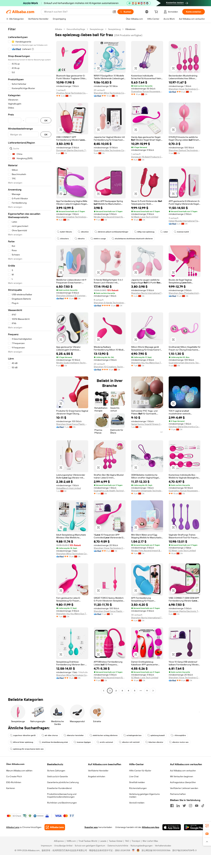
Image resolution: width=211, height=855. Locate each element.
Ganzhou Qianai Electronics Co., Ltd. (185, 426)
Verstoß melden (136, 802)
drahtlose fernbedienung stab (55, 742)
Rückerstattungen (138, 788)
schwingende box (134, 735)
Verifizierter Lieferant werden (184, 788)
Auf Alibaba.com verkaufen (183, 770)
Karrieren (10, 788)
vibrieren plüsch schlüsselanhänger (113, 232)
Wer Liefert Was (150, 841)
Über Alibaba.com (15, 764)
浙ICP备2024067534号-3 (184, 850)
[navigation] (29, 360)
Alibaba (58, 29)
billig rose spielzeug (145, 232)
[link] (207, 826)
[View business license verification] (133, 850)
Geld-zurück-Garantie (57, 776)
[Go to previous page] (103, 690)
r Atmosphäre (180, 735)
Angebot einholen (96, 776)
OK (45, 120)
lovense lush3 (183, 232)
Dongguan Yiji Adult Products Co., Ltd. (147, 157)
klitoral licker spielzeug (23, 742)
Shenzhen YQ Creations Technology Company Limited (110, 366)
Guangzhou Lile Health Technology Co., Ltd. (110, 490)
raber (165, 232)
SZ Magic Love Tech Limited (144, 217)
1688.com (71, 841)
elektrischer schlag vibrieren (105, 735)
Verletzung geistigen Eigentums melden (144, 795)
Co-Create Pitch (14, 776)
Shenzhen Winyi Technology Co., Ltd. (110, 93)
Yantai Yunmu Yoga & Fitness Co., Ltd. (147, 424)
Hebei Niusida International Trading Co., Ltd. (185, 221)
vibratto (81, 239)
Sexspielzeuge (96, 29)
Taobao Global (115, 841)
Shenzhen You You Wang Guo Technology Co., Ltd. (147, 362)
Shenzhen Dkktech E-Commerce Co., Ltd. (72, 295)
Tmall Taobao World (87, 841)
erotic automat (106, 742)
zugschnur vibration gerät (24, 735)
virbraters (64, 239)
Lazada (103, 841)
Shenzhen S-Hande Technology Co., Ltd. (110, 302)
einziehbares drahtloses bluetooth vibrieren (134, 239)
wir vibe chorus (51, 735)
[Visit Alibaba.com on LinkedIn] (178, 805)
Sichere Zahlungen (56, 770)
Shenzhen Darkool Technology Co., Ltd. (185, 150)
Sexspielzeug (114, 29)
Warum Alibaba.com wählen (19, 770)
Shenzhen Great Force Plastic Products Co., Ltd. (72, 424)
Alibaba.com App (150, 827)
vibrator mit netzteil (130, 742)
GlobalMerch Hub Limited (68, 488)
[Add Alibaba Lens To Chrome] (54, 827)
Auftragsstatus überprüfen (183, 782)
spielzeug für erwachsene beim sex (28, 749)
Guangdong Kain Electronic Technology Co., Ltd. (185, 362)
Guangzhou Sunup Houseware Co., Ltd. (147, 91)
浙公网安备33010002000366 (155, 850)
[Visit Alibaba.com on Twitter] (184, 805)
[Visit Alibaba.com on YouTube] (196, 805)
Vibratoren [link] (130, 29)
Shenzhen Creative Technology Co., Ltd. (72, 217)
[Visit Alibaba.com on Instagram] (190, 805)
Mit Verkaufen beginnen (181, 776)
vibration (85, 232)
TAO (127, 841)
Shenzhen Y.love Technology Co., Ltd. (185, 89)
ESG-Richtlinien (13, 782)
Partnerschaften (178, 794)
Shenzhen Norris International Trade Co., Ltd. (147, 293)
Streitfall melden (137, 782)
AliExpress (59, 841)
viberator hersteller (75, 735)
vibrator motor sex (180, 742)
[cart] (156, 12)
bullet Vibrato (66, 232)
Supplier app (91, 827)
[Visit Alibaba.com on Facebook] (172, 805)
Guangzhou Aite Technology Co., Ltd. (110, 150)
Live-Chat (134, 776)
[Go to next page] (153, 690)
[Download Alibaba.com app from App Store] (171, 827)
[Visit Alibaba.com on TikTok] (203, 805)
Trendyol (136, 841)
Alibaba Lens (12, 827)
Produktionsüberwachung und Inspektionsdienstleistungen (61, 795)
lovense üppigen (84, 742)
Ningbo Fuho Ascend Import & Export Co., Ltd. (110, 217)
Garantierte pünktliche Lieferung (63, 782)
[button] (114, 12)
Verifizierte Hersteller (98, 770)
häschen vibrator (155, 742)
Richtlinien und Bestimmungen (62, 802)
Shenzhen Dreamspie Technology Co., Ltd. (147, 490)
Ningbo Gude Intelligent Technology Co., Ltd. (72, 362)
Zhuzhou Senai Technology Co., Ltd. (72, 93)
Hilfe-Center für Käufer (140, 770)
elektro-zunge (100, 239)
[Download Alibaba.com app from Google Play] (194, 827)
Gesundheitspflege (76, 29)
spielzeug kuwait (157, 735)
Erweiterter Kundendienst (59, 788)
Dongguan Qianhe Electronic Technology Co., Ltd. (72, 150)
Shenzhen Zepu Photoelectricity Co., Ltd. (185, 293)
